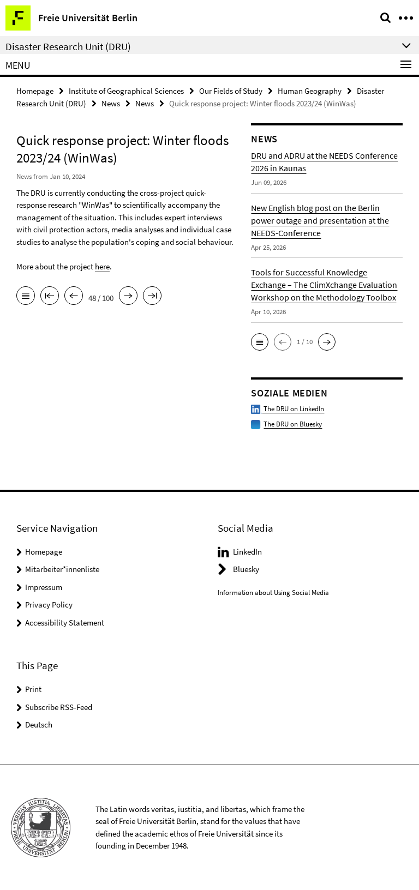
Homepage (34, 91)
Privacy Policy (49, 604)
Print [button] (33, 689)
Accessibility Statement (64, 622)
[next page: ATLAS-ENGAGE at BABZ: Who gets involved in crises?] (128, 296)
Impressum (43, 587)
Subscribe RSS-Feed (58, 707)
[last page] (152, 296)
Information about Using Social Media (273, 592)
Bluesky (246, 569)
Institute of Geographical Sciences (126, 91)
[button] (259, 342)
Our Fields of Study (230, 91)
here (102, 266)
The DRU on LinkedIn (293, 408)
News (110, 103)
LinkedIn (247, 551)
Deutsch (38, 724)
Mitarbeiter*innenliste (62, 569)
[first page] (49, 296)
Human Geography (310, 91)
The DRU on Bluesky (293, 424)
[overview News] (25, 296)
